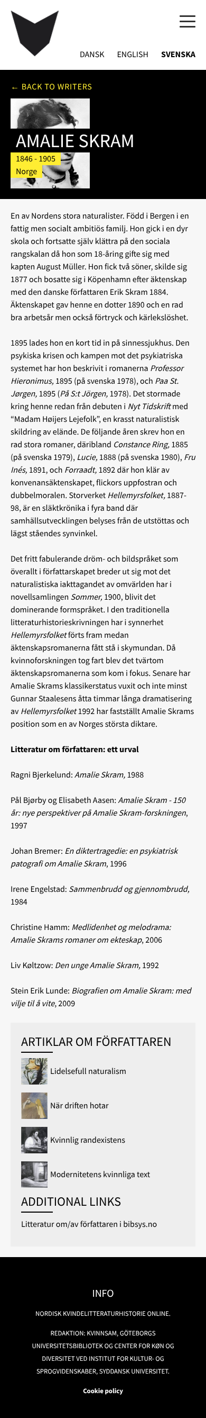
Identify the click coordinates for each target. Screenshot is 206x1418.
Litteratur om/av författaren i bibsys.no (89, 1224)
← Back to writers (51, 87)
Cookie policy (103, 1391)
